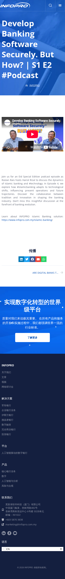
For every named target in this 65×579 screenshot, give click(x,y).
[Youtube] (15, 533)
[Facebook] (9, 533)
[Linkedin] (4, 533)
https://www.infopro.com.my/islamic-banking (27, 219)
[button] (60, 5)
